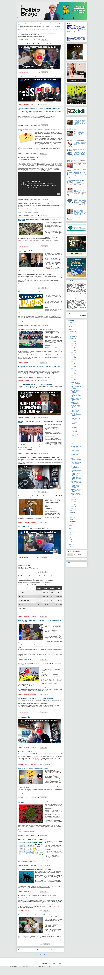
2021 (70, 523)
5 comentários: (33, 215)
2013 (70, 537)
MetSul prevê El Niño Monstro (80, 163)
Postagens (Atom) (42, 954)
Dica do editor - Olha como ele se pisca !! (28, 157)
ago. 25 (72, 350)
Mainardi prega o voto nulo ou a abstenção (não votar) (32, 291)
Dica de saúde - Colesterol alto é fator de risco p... (76, 426)
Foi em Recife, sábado (23, 526)
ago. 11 (72, 375)
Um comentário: (33, 246)
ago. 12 (72, 373)
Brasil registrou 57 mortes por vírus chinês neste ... (76, 482)
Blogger (60, 963)
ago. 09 (72, 379)
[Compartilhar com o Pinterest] (47, 40)
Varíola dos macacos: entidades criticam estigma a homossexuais (35, 869)
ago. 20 (72, 359)
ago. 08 (72, 380)
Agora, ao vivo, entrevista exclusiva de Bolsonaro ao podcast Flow (35, 43)
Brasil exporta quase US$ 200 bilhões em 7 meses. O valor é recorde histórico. (38, 329)
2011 (70, 541)
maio (71, 514)
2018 (70, 528)
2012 (70, 539)
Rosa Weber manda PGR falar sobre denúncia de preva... (76, 399)
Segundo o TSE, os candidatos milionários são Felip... (76, 459)
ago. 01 (72, 508)
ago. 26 (72, 348)
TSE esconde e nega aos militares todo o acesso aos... (76, 395)
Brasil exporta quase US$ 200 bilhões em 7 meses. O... (76, 422)
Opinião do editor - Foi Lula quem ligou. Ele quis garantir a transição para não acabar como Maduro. (79, 154)
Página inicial (40, 949)
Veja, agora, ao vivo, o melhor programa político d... (75, 391)
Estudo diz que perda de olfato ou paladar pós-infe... (76, 478)
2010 (70, 543)
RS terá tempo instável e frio (25, 751)
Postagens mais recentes (24, 949)
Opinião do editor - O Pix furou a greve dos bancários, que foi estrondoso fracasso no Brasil (80, 200)
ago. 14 (72, 370)
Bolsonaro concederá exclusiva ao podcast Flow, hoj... (76, 406)
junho (71, 512)
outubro (71, 334)
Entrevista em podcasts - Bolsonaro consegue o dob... (76, 383)
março (71, 517)
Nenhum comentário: (34, 764)
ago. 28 (72, 345)
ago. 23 (72, 354)
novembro (72, 333)
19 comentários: (33, 39)
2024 (70, 326)
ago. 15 (72, 368)
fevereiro (72, 519)
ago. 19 (72, 361)
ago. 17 (72, 365)
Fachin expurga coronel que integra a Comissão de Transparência (35, 384)
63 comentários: (33, 417)
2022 (70, 329)
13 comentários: (33, 694)
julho (71, 510)
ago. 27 (72, 347)
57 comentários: (33, 288)
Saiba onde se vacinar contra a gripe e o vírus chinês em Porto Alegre (36, 914)
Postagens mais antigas (57, 949)
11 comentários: (33, 891)
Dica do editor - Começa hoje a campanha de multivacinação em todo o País (37, 895)
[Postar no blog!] (43, 40)
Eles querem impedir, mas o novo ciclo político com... (76, 467)
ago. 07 (72, 497)
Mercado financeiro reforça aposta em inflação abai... (75, 451)
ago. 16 (72, 366)
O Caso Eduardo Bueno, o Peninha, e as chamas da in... (76, 438)
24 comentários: (33, 491)
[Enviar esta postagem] (39, 39)
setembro (72, 336)
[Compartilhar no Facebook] (45, 40)
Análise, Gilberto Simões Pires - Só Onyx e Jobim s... (76, 434)
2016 (70, 532)
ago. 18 (72, 363)
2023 (70, 328)
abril (71, 515)
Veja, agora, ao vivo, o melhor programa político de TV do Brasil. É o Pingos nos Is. (39, 76)
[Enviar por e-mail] (41, 40)
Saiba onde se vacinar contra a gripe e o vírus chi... (76, 494)
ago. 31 (72, 340)
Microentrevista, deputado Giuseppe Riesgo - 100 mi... (76, 442)
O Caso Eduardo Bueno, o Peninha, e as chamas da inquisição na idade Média (38, 457)
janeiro (71, 521)
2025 (70, 324)
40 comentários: (33, 325)
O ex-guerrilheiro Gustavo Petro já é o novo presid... (76, 463)
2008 (70, 546)
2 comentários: (33, 104)
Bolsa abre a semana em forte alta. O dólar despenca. (32, 561)
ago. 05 (72, 501)
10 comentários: (33, 522)
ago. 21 (72, 357)
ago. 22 (72, 356)
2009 (70, 544)
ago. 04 (72, 503)
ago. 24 (72, 352)
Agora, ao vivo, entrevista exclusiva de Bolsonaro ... (76, 387)
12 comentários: (33, 72)
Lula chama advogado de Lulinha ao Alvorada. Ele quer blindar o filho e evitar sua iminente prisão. (80, 190)
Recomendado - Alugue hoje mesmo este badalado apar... (76, 410)
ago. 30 (72, 341)
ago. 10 (72, 377)
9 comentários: (33, 153)
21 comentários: (33, 199)
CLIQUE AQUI (21, 240)
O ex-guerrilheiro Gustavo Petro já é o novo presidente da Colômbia (35, 698)
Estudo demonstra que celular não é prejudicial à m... (75, 474)
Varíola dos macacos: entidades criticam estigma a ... (75, 486)
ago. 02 (72, 506)
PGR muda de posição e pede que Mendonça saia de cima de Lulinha (80, 143)
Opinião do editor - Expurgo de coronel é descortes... (76, 414)
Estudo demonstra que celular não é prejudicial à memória (33, 768)
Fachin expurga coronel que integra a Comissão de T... (76, 430)
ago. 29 (72, 343)
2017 (70, 530)
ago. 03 (72, 504)
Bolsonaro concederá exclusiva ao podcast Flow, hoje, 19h (33, 203)
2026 (70, 322)
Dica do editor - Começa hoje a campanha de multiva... (76, 490)
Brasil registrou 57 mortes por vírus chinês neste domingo (33, 839)
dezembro (72, 331)
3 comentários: (33, 380)
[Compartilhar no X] (44, 40)
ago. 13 (72, 372)
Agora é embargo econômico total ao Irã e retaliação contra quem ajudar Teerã (76, 173)
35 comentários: (33, 125)
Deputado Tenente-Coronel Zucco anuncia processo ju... (76, 455)
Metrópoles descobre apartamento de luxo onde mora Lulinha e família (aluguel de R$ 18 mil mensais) (79, 133)
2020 (70, 525)
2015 (70, 534)
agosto (71, 338)
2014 (70, 535)
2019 (70, 527)
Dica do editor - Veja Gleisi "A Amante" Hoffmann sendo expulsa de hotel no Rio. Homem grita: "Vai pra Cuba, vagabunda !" (80, 122)
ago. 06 (72, 499)
